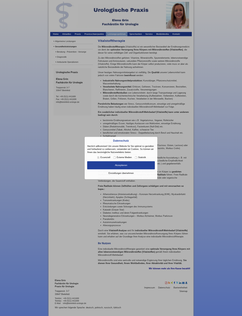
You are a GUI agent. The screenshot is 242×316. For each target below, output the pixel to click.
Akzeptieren (121, 165)
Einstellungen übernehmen (121, 173)
